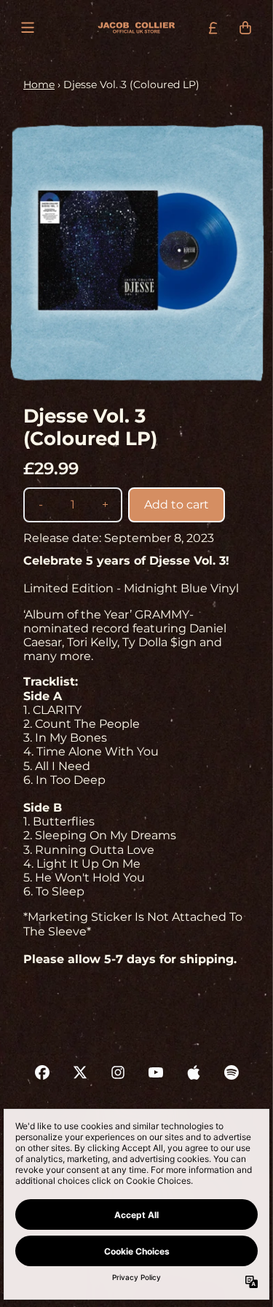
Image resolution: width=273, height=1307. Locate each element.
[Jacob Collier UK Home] (136, 28)
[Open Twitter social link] (80, 1072)
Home (39, 84)
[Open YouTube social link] (156, 1072)
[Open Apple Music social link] (194, 1072)
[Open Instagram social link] (118, 1072)
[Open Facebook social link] (42, 1072)
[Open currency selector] (213, 28)
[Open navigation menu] (28, 28)
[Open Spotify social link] (231, 1072)
